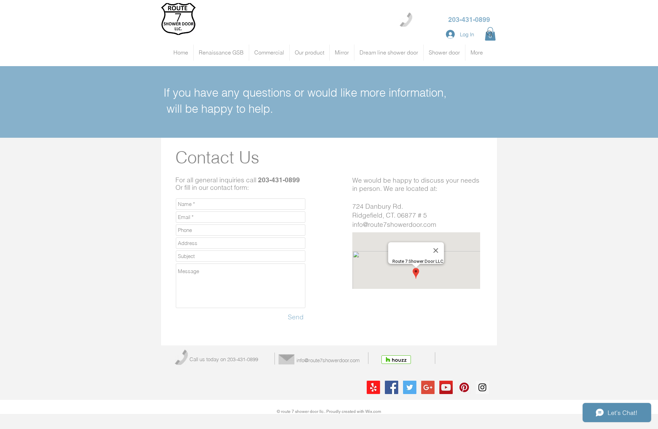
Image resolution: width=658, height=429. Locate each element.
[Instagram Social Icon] (482, 387)
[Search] (490, 33)
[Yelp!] (373, 387)
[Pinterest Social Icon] (464, 387)
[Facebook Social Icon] (391, 387)
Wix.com (373, 411)
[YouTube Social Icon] (446, 387)
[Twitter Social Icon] (409, 387)
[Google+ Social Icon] (428, 387)
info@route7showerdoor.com (394, 224)
